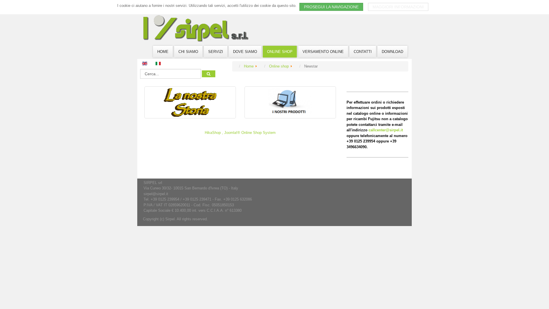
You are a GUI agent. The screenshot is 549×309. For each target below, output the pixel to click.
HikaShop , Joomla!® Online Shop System (240, 132)
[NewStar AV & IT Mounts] (190, 102)
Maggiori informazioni (398, 7)
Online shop (280, 51)
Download (392, 51)
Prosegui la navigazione (331, 7)
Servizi (215, 51)
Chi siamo (188, 51)
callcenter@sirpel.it (386, 130)
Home (162, 51)
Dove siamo (245, 51)
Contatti (363, 51)
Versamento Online (323, 51)
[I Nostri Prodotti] (290, 102)
